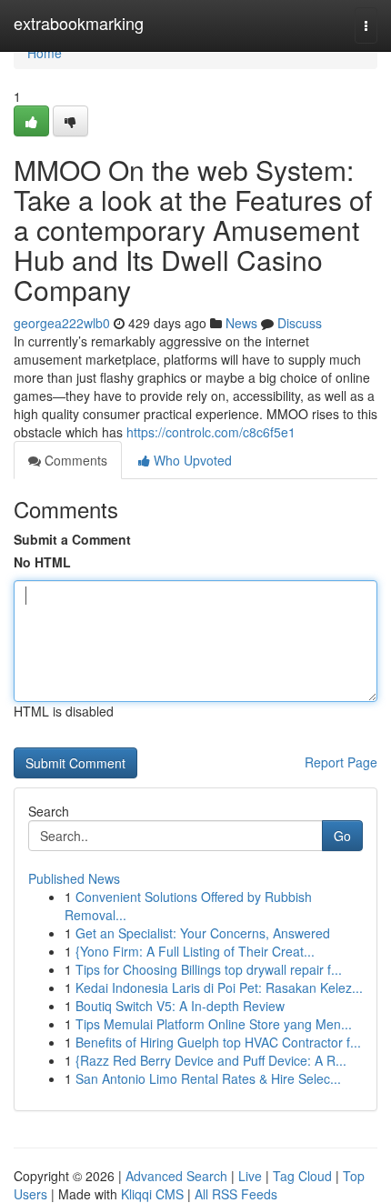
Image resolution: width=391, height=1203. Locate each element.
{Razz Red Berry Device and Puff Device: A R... (210, 1060)
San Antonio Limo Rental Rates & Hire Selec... (208, 1078)
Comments (74, 460)
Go (342, 836)
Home (44, 53)
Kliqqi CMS (152, 1194)
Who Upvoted (191, 460)
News (241, 323)
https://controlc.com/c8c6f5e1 (211, 432)
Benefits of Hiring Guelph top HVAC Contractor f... (218, 1042)
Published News (74, 878)
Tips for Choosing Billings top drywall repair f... (208, 969)
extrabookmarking (79, 23)
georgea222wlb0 (62, 323)
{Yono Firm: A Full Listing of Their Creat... (195, 951)
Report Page (341, 762)
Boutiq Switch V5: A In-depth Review (180, 1006)
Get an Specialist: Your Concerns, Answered (202, 933)
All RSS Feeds (236, 1194)
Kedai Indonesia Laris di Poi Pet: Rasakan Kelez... (219, 987)
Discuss (299, 323)
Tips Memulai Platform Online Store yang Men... (213, 1024)
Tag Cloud (302, 1176)
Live (250, 1176)
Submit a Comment (72, 539)
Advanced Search (176, 1176)
